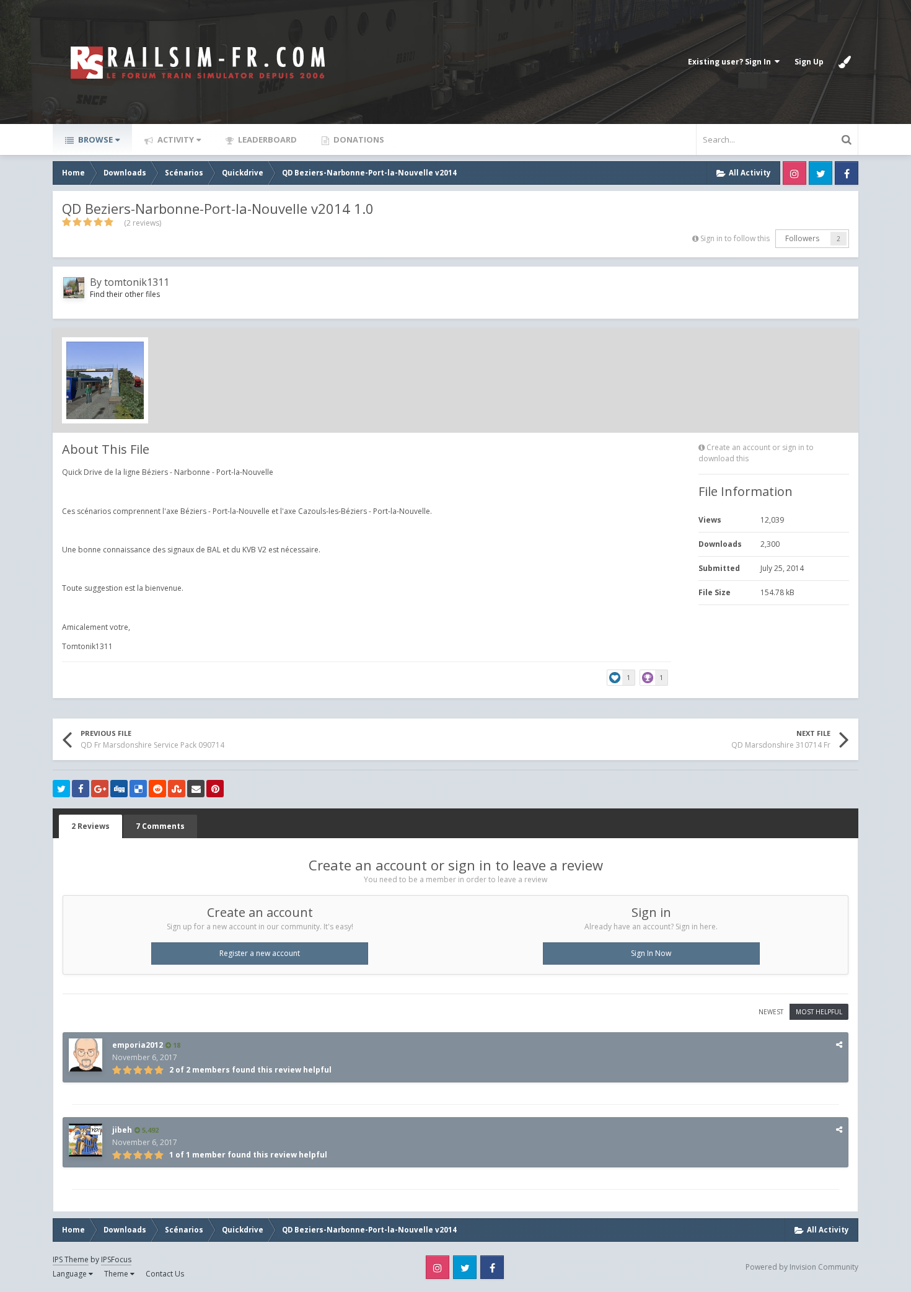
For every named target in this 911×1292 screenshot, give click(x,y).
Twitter (820, 173)
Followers (802, 238)
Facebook (846, 173)
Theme (117, 1273)
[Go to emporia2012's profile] (85, 1055)
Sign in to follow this (735, 238)
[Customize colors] (844, 62)
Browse (94, 139)
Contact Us (165, 1273)
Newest (771, 1011)
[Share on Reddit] (157, 788)
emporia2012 (137, 1045)
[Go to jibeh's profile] (85, 1140)
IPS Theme (71, 1259)
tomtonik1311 (136, 282)
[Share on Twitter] (61, 788)
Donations (358, 139)
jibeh (122, 1130)
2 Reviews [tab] (90, 826)
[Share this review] (839, 1044)
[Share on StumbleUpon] (176, 788)
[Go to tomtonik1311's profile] (73, 287)
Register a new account (259, 953)
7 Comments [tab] (160, 826)
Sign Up (809, 61)
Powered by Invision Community (802, 1267)
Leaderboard (266, 139)
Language (71, 1273)
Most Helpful (819, 1011)
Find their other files (125, 294)
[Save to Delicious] (138, 788)
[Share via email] (196, 788)
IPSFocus (116, 1259)
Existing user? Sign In (731, 61)
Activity (175, 139)
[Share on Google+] (99, 788)
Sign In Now (651, 953)
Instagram (794, 173)
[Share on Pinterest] (215, 788)
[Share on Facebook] (80, 788)
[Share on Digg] (119, 788)
